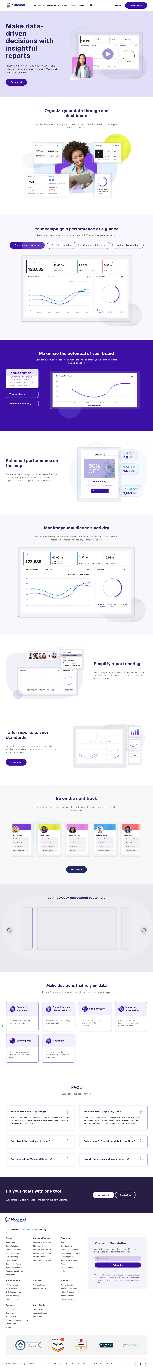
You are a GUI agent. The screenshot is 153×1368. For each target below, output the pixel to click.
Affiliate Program (67, 1292)
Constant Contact (30, 1229)
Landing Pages (11, 1260)
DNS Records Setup (13, 1292)
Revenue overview (20, 372)
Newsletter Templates (69, 1249)
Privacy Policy (71, 1364)
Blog (62, 1242)
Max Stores (37, 1316)
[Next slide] (143, 930)
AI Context (65, 1271)
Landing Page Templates (70, 1253)
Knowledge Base (39, 1288)
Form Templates (67, 1256)
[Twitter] (145, 1363)
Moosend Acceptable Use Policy (52, 1364)
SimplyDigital (38, 1309)
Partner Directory (67, 1285)
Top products (21, 389)
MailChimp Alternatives (42, 1253)
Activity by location (128, 245)
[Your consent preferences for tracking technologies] (2, 1026)
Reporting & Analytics (14, 1271)
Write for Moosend (68, 1299)
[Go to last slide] (9, 930)
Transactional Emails (14, 1249)
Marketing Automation (14, 1253)
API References (12, 1285)
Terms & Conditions (85, 1364)
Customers (10, 1313)
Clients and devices (94, 245)
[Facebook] (140, 1363)
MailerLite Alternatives (42, 1260)
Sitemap (9, 1327)
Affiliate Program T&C (101, 1364)
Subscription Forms (13, 1264)
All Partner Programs (69, 1288)
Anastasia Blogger (40, 1313)
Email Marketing (12, 1246)
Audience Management (15, 1267)
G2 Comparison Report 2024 (17, 1320)
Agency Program (67, 1295)
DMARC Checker (67, 1267)
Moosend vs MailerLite (42, 1249)
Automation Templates (69, 1260)
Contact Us (10, 1309)
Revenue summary (20, 406)
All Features (10, 1242)
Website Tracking (12, 1295)
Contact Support (39, 1285)
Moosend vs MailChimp (42, 1242)
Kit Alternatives (39, 1256)
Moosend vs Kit (39, 1246)
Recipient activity (61, 245)
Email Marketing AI (13, 1256)
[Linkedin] (135, 1363)
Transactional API (12, 1299)
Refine (63, 1264)
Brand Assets (11, 1316)
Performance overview (27, 245)
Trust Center (11, 1323)
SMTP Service (11, 1288)
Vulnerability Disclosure (119, 1364)
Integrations (10, 1274)
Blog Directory (66, 1246)
